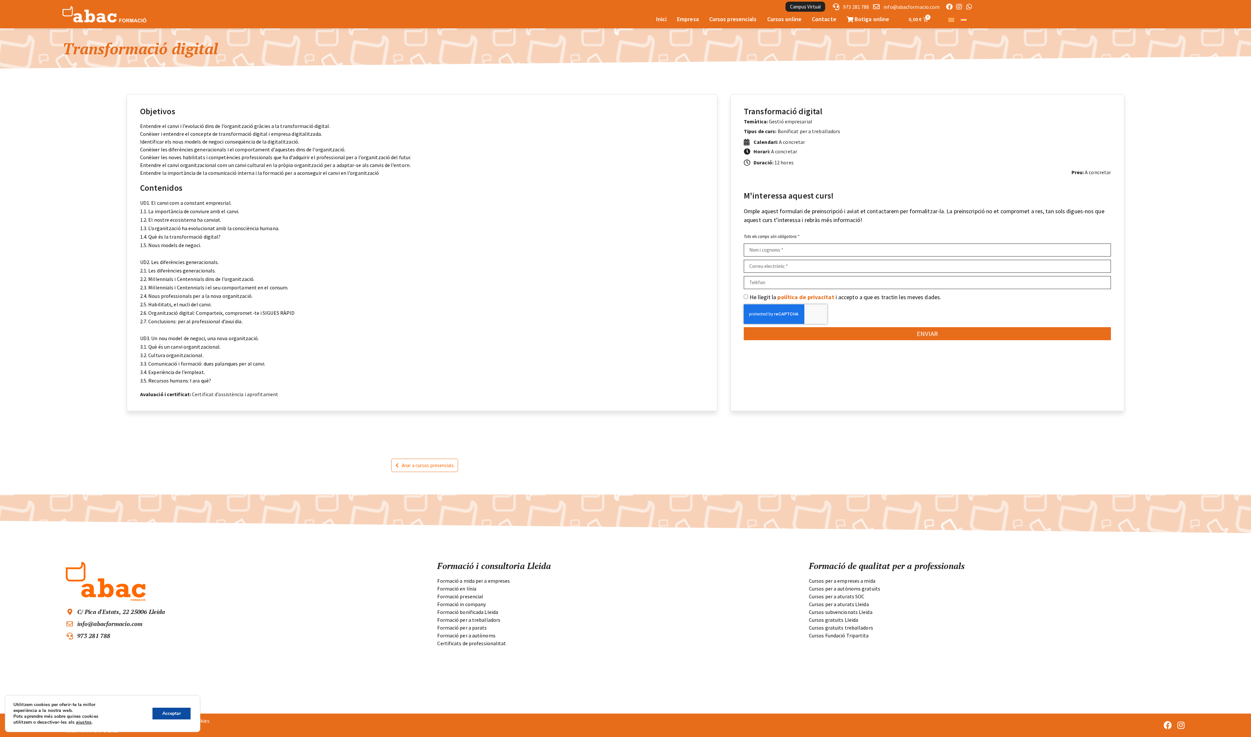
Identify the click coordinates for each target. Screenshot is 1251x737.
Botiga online (871, 19)
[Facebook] (949, 7)
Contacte (824, 19)
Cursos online (784, 19)
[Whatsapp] (969, 7)
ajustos (84, 722)
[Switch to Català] (951, 19)
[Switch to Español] (963, 19)
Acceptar (171, 713)
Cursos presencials (733, 19)
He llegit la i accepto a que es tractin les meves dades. (845, 297)
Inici (661, 19)
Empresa (688, 19)
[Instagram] (959, 7)
